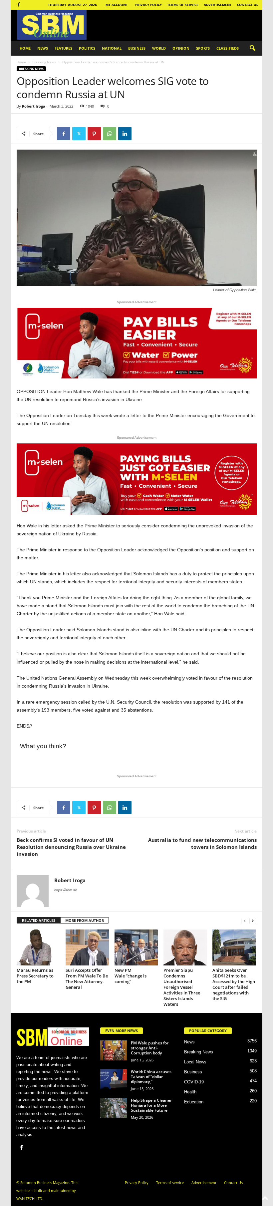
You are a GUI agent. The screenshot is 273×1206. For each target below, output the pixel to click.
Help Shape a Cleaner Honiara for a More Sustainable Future (151, 1105)
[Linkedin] (125, 133)
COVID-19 (194, 1081)
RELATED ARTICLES (38, 920)
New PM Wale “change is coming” (130, 975)
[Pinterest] (94, 133)
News (42, 48)
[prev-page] (244, 920)
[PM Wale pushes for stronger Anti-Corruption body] (113, 1050)
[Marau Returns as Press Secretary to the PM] (38, 947)
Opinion (180, 48)
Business (136, 48)
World (159, 48)
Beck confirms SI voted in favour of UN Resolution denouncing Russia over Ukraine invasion (71, 847)
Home (25, 48)
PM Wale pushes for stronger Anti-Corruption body (149, 1048)
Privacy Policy (148, 4)
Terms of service (182, 4)
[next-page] (252, 920)
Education (193, 1101)
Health (190, 1091)
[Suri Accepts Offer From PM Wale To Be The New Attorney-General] (87, 947)
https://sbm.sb (65, 890)
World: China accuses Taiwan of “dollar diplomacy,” (151, 1076)
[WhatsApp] (109, 133)
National (112, 48)
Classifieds (227, 48)
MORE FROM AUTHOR (84, 920)
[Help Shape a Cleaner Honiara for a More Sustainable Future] (113, 1108)
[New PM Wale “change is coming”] (136, 947)
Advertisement (218, 4)
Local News (195, 1061)
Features (63, 48)
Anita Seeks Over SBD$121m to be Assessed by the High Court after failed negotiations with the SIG (233, 984)
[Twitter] (79, 133)
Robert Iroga (33, 106)
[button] (252, 48)
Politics (87, 48)
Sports (203, 48)
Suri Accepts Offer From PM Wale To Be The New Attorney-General (87, 978)
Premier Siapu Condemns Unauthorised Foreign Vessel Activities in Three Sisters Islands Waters (181, 987)
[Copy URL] (140, 133)
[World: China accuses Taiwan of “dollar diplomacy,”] (113, 1079)
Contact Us (247, 4)
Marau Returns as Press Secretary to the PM (35, 975)
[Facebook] (19, 5)
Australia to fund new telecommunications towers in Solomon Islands (202, 843)
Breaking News (44, 62)
